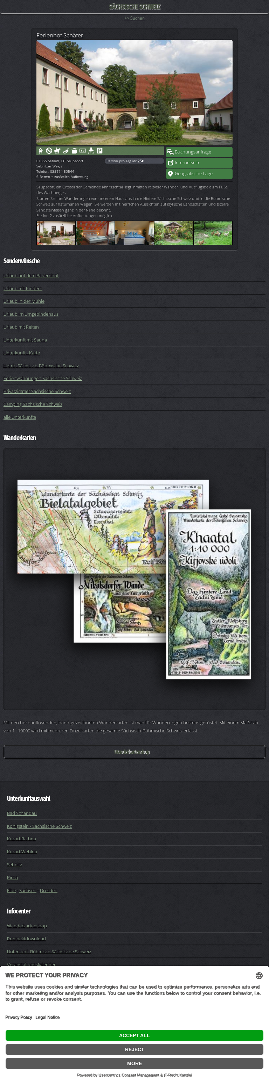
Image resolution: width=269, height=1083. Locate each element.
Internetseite (187, 162)
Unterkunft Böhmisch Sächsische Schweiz (49, 951)
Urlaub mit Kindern (23, 288)
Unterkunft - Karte (22, 353)
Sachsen (27, 890)
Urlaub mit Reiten (21, 327)
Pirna (12, 877)
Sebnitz (14, 864)
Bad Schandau (22, 813)
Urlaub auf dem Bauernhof (31, 275)
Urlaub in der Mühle (24, 301)
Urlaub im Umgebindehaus (31, 314)
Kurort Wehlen (22, 851)
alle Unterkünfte (20, 417)
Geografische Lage (194, 173)
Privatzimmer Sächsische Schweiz (37, 391)
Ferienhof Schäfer (59, 35)
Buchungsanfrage (193, 152)
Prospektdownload (26, 938)
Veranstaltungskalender (31, 964)
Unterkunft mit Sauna (25, 340)
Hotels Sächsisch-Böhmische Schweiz (41, 366)
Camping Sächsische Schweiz (33, 404)
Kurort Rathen (21, 838)
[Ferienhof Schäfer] (134, 92)
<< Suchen (134, 18)
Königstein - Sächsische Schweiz (39, 826)
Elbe (11, 890)
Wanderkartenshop (131, 751)
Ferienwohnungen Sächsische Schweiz (43, 378)
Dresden (48, 890)
